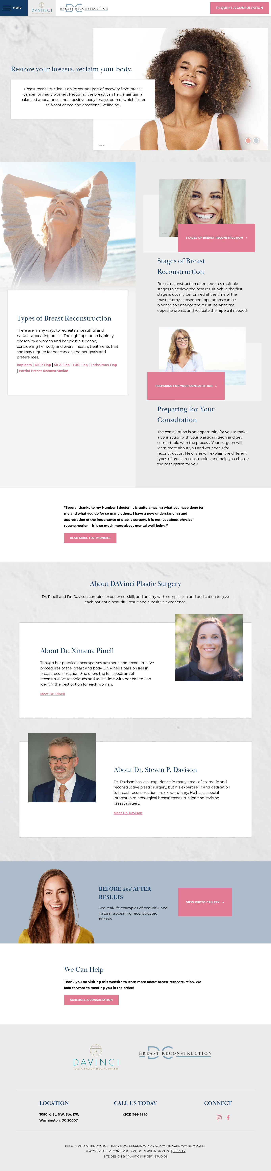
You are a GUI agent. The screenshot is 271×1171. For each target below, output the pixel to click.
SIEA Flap (62, 365)
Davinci (42, 8)
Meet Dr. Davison (128, 813)
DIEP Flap (43, 365)
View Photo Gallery (202, 902)
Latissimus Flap (104, 365)
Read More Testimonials (90, 538)
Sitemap (179, 1151)
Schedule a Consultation (91, 1000)
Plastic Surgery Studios (148, 1156)
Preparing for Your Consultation (183, 386)
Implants (25, 365)
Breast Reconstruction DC (84, 8)
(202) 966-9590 (135, 1114)
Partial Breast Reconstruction (43, 371)
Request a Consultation (239, 8)
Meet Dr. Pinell (52, 694)
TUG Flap (80, 365)
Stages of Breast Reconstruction (214, 237)
